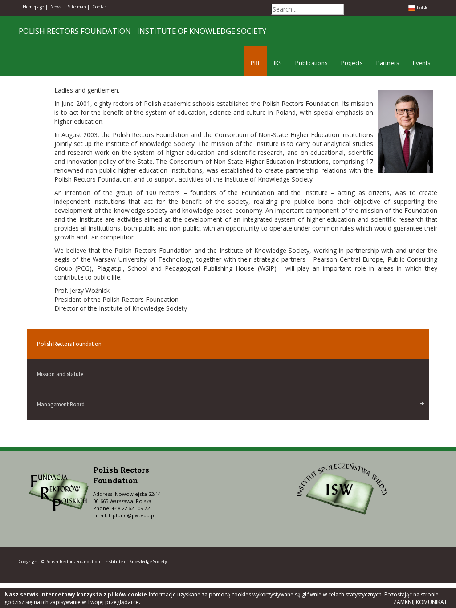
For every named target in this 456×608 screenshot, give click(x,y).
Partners (387, 63)
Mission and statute (60, 374)
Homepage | (35, 7)
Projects (352, 63)
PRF (256, 63)
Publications (311, 63)
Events (422, 63)
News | (57, 7)
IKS (278, 63)
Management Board (61, 404)
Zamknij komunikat (420, 602)
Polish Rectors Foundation (69, 344)
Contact (100, 7)
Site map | (79, 7)
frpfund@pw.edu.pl (132, 515)
